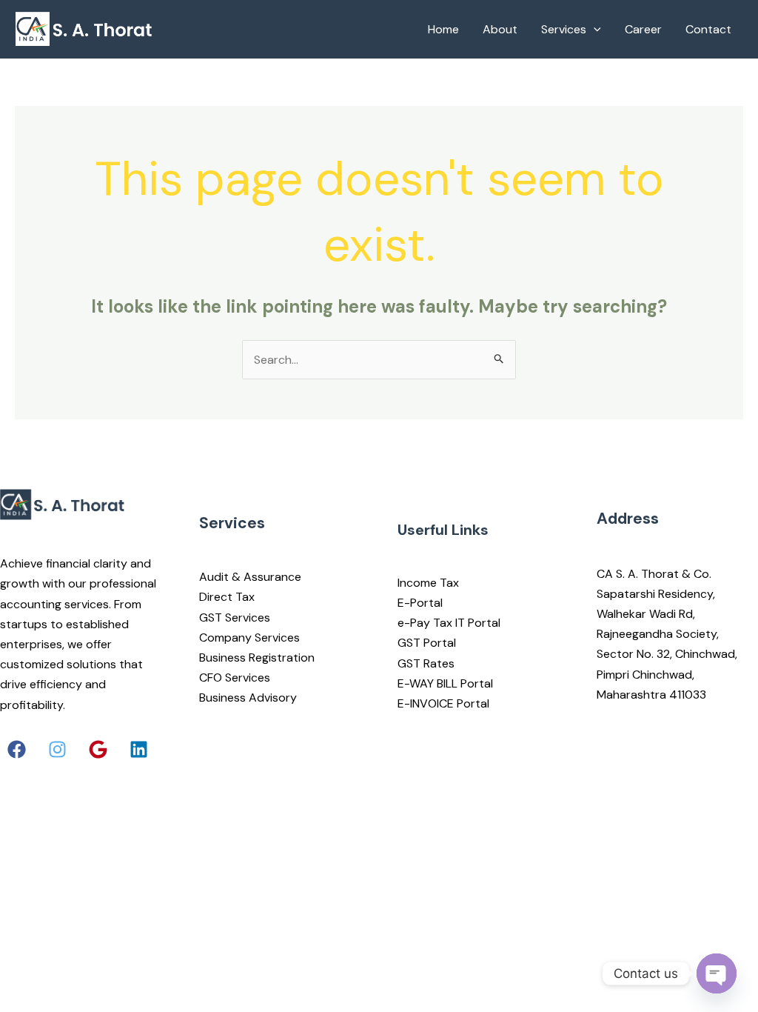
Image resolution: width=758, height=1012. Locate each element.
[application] (593, 29)
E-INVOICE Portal (443, 703)
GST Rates (426, 663)
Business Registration (257, 657)
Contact (708, 29)
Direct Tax (227, 597)
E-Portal (420, 602)
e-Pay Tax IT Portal (449, 622)
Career (643, 29)
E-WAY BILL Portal (445, 683)
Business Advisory (248, 697)
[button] (16, 749)
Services (563, 29)
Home (443, 29)
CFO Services (234, 677)
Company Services (249, 637)
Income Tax (428, 582)
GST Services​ (234, 617)
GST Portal (427, 642)
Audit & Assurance (250, 577)
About (500, 29)
